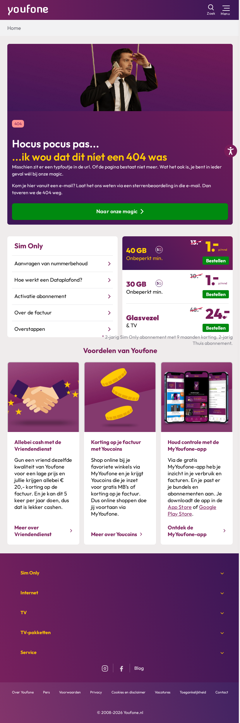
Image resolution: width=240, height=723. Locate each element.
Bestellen (216, 261)
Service (28, 652)
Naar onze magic (117, 211)
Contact (221, 692)
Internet (29, 592)
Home (14, 28)
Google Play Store (192, 510)
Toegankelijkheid (193, 692)
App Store (180, 507)
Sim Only (30, 573)
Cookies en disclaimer (128, 692)
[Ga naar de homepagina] (28, 9)
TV (23, 612)
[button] (28, 245)
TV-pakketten (35, 632)
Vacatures (162, 692)
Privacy (96, 692)
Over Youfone (23, 692)
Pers (46, 692)
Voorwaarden (70, 692)
